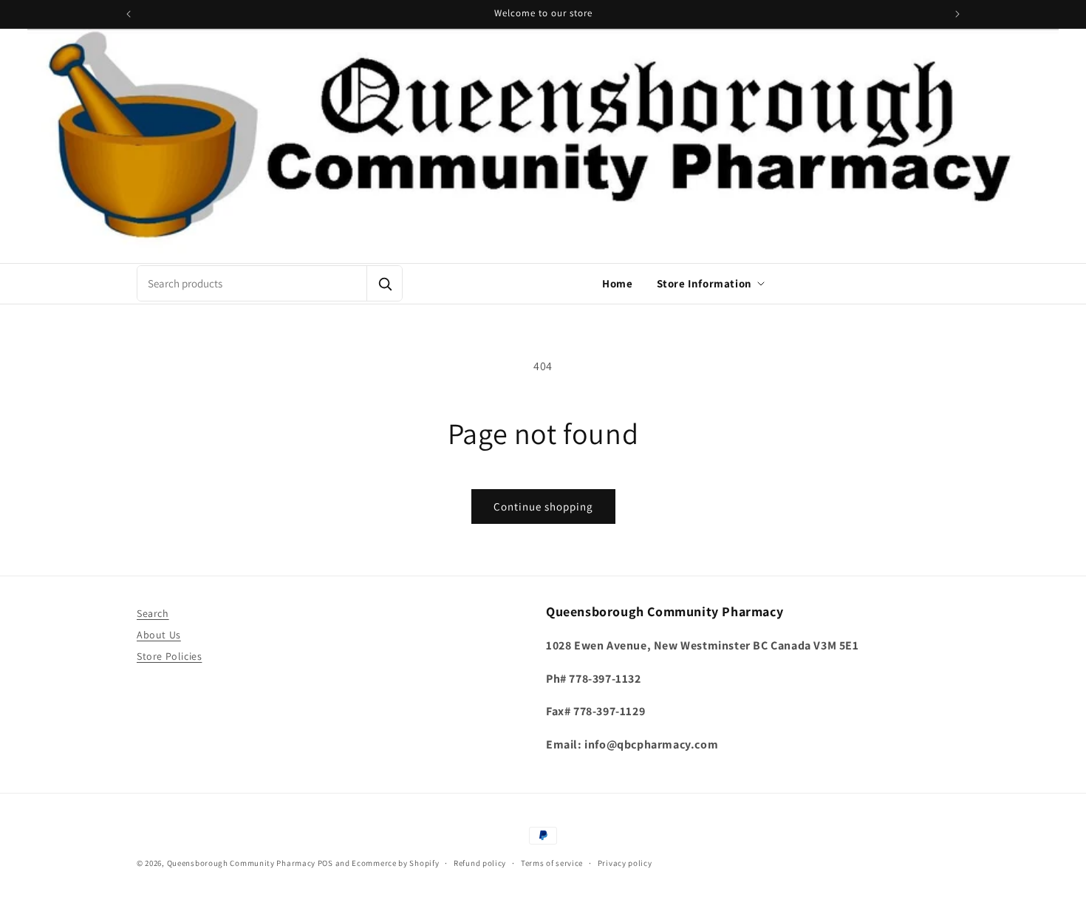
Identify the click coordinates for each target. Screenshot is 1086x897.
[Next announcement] (957, 14)
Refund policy (480, 863)
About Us (159, 634)
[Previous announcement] (128, 14)
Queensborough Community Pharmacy (241, 863)
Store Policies (169, 656)
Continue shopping (543, 506)
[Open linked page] (543, 146)
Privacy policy (625, 863)
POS (325, 863)
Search (153, 613)
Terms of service (552, 863)
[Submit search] (384, 283)
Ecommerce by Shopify (395, 863)
